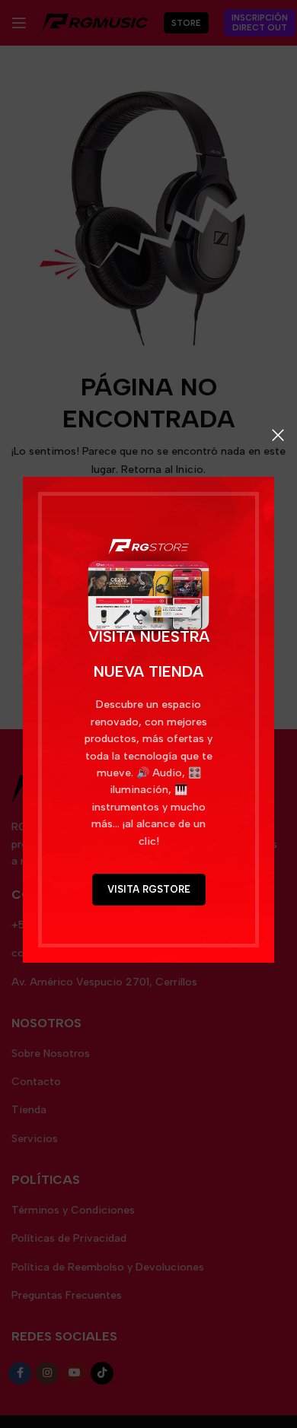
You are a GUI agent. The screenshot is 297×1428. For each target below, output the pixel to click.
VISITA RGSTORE (148, 889)
